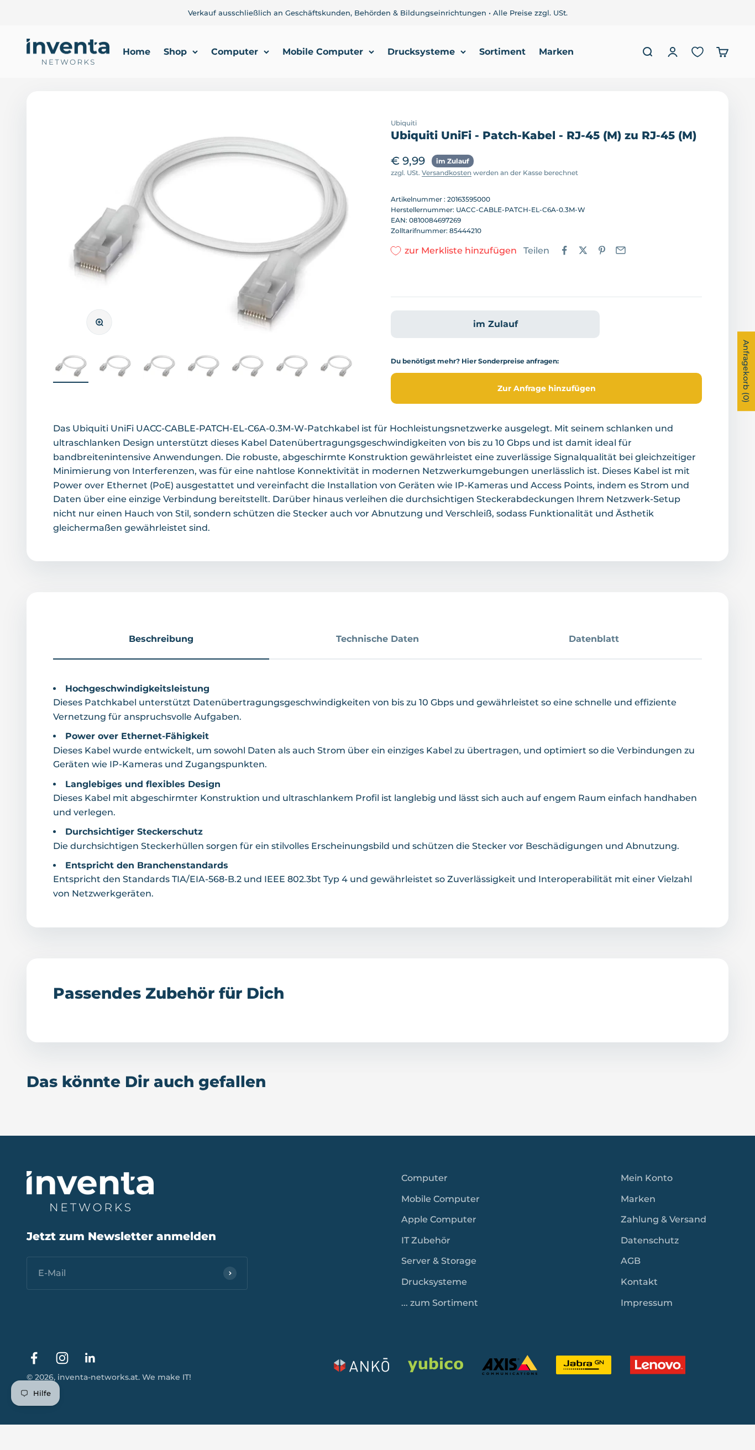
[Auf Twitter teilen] (583, 250)
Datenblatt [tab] (594, 639)
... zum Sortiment (439, 1303)
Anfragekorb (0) (746, 371)
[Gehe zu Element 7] (336, 368)
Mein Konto (647, 1178)
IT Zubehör (425, 1240)
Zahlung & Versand (663, 1219)
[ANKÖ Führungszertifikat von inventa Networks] (361, 1365)
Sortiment (502, 51)
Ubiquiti (404, 123)
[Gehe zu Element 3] (159, 368)
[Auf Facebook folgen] (34, 1358)
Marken (556, 51)
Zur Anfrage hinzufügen (546, 388)
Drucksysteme (421, 51)
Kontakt (639, 1282)
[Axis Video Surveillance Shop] (509, 1365)
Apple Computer (438, 1219)
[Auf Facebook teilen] (564, 250)
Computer (234, 51)
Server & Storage (438, 1261)
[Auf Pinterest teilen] (602, 250)
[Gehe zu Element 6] (292, 368)
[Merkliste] (697, 51)
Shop (175, 51)
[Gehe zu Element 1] (70, 368)
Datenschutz (650, 1240)
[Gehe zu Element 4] (203, 368)
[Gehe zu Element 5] (247, 368)
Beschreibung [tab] (161, 639)
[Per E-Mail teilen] (620, 250)
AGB (631, 1261)
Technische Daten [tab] (377, 639)
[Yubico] (435, 1365)
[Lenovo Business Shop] (657, 1365)
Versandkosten (446, 172)
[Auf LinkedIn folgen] (90, 1358)
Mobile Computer (322, 51)
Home (136, 51)
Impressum (647, 1303)
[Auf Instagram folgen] (62, 1358)
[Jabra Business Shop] (583, 1365)
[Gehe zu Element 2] (115, 368)
